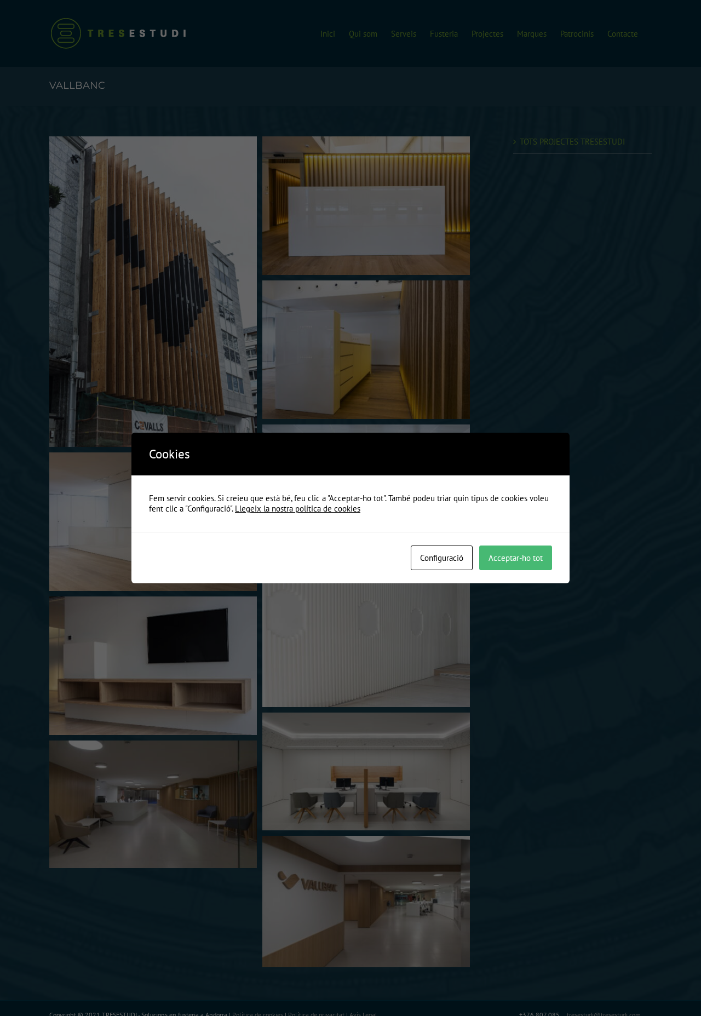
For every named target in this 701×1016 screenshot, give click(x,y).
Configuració (441, 558)
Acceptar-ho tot (516, 558)
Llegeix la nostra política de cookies (297, 508)
